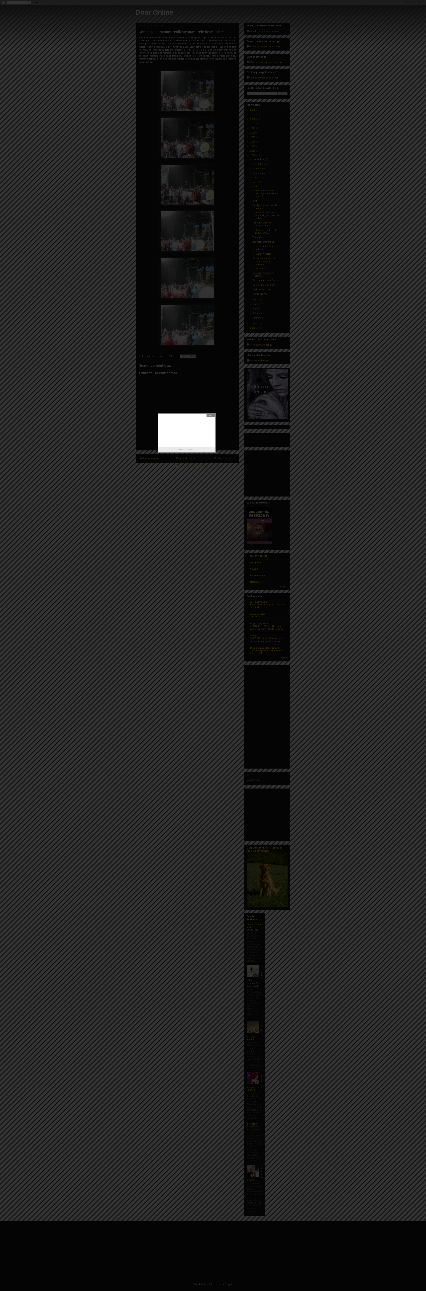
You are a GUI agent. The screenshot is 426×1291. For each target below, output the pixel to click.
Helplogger (190, 449)
